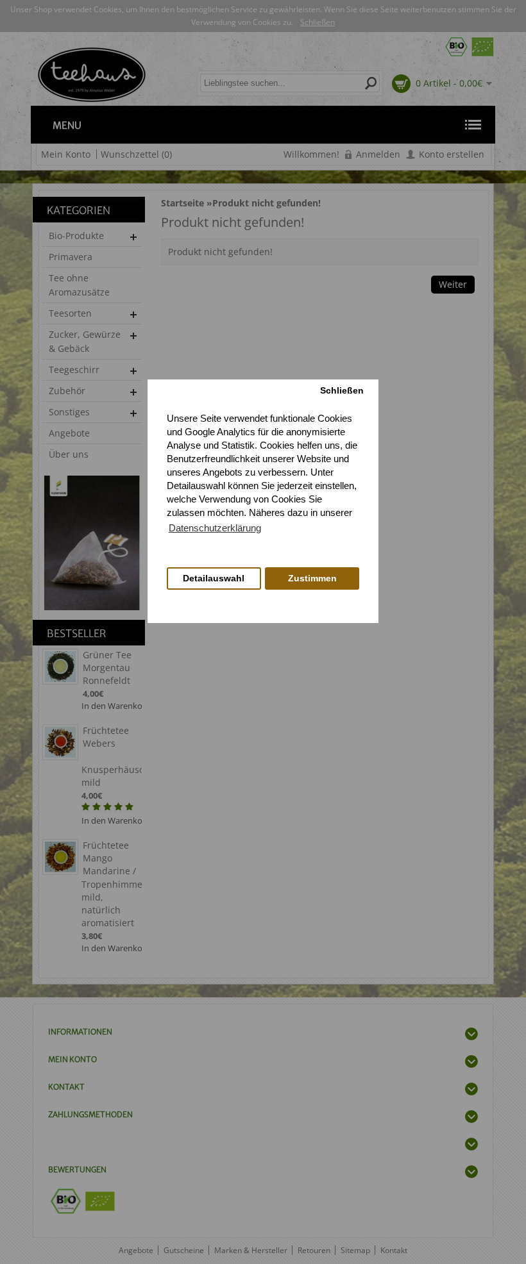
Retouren (314, 1250)
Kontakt (393, 1250)
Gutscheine (184, 1250)
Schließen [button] (342, 390)
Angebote (69, 433)
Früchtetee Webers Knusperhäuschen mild (111, 756)
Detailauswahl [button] (213, 578)
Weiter (453, 284)
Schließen (317, 22)
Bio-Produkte (76, 235)
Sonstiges (69, 412)
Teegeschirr (74, 369)
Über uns (69, 454)
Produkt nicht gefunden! (266, 203)
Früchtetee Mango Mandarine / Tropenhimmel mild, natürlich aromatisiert (111, 884)
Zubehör (67, 391)
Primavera (70, 257)
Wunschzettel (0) (136, 154)
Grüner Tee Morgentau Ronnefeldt (107, 667)
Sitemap (355, 1250)
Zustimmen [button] (312, 578)
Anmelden (378, 154)
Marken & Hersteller (250, 1250)
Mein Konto (65, 154)
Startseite (182, 203)
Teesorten (70, 313)
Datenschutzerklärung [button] (215, 527)
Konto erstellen (451, 154)
